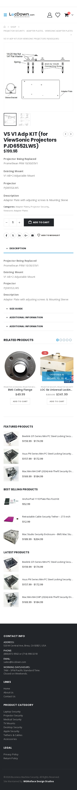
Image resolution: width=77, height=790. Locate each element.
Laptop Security (12, 711)
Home (7, 688)
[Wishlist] (58, 15)
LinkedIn (19, 235)
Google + (26, 235)
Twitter (13, 235)
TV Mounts (9, 723)
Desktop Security (13, 727)
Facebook (6, 235)
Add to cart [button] (20, 401)
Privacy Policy (11, 754)
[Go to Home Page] (5, 27)
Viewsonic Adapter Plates (16, 210)
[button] (6, 15)
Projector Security (40, 206)
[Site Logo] (21, 15)
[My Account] (49, 15)
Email (32, 235)
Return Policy (11, 758)
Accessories (10, 739)
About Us (9, 692)
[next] (70, 134)
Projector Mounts (48, 387)
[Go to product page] (20, 366)
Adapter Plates (23, 206)
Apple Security (11, 731)
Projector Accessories (13, 387)
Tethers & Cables (13, 735)
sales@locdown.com (15, 662)
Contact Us (9, 696)
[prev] (65, 134)
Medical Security (12, 719)
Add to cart (41, 222)
